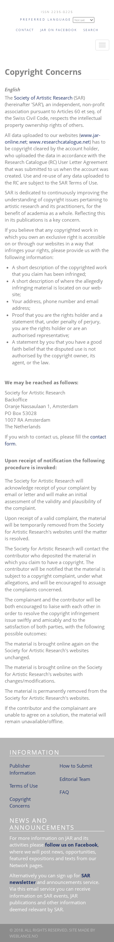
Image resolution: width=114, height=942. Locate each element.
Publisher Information (22, 769)
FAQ (64, 792)
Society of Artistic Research (43, 97)
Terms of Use (24, 786)
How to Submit (76, 766)
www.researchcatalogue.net (59, 142)
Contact (25, 30)
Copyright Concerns (20, 802)
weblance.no (24, 936)
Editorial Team (75, 779)
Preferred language (45, 19)
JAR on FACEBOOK (58, 30)
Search (90, 30)
